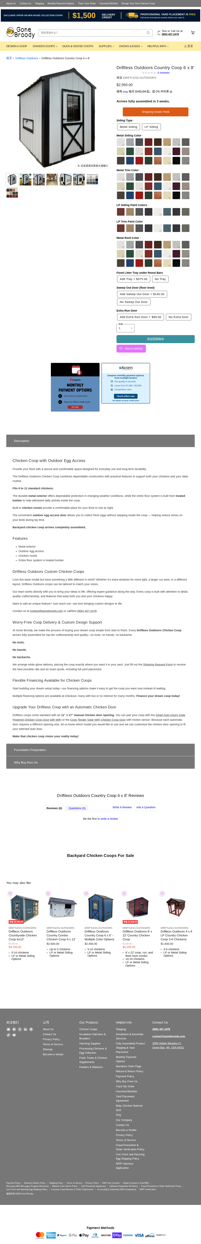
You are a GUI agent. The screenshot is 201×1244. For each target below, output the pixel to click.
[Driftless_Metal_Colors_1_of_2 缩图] (92, 179)
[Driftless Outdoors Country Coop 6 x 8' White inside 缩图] (52, 179)
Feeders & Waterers (91, 1067)
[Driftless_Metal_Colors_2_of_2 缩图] (12, 193)
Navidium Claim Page (128, 1066)
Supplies (105, 46)
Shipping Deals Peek (156, 111)
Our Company (124, 1120)
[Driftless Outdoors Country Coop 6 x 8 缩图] (12, 179)
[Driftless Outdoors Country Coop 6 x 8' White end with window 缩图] (79, 179)
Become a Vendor (53, 1054)
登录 (190, 46)
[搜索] (148, 32)
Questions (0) (77, 808)
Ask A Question (145, 807)
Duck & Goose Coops (77, 46)
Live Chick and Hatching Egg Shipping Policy (26, 1189)
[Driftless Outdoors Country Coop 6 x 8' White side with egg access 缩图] (65, 179)
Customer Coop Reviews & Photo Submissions (72, 1189)
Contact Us (25, 3)
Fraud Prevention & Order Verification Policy (161, 1186)
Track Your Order (87, 3)
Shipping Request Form (158, 664)
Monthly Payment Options (61, 3)
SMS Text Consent (111, 1183)
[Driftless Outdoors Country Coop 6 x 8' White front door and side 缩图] (25, 179)
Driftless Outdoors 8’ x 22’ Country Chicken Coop (137, 935)
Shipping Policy (56, 1183)
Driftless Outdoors (26, 58)
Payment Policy (125, 1076)
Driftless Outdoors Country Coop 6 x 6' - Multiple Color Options (99, 935)
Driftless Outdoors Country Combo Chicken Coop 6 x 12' (61, 935)
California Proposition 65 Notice (123, 1186)
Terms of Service (53, 1044)
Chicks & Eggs (130, 46)
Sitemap (47, 1049)
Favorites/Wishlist (109, 3)
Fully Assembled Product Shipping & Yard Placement (130, 1048)
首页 (9, 58)
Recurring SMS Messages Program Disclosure (27, 1186)
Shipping (39, 3)
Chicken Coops (44, 46)
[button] (100, 441)
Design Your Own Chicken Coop (138, 3)
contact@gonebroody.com (46, 611)
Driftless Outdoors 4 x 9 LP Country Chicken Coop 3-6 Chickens (176, 935)
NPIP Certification (148, 1189)
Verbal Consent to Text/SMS (136, 1183)
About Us (11, 3)
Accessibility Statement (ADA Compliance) (116, 1189)
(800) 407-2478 (87, 611)
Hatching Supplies (89, 1043)
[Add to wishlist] (10, 894)
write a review (109, 818)
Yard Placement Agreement (93, 1186)
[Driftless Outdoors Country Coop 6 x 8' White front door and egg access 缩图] (39, 179)
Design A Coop (16, 46)
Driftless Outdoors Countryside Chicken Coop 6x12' (23, 935)
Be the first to (100, 818)
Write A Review (122, 807)
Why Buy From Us (127, 1081)
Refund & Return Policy (129, 1071)
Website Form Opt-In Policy (64, 1186)
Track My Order (125, 1086)
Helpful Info (157, 46)
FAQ (118, 1115)
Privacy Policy (51, 1039)
